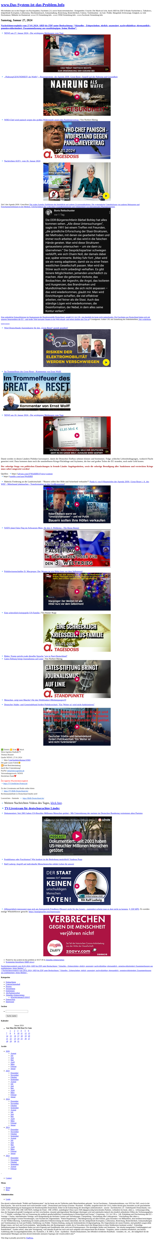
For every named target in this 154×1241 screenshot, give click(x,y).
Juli (12, 1056)
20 (29, 1036)
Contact (9, 1178)
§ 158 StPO (134, 909)
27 (29, 1039)
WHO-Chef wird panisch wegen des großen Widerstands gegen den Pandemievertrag (41, 120)
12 (26, 1033)
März (13, 1064)
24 (18, 1039)
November (15, 1075)
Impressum (10, 1002)
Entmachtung (11, 982)
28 (7, 1041)
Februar (13, 1066)
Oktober (14, 1077)
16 (15, 1036)
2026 (8, 1051)
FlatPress (29, 1238)
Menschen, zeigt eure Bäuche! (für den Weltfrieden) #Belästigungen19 (35, 700)
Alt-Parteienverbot (13, 993)
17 (18, 1036)
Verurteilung (10, 989)
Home (8, 1188)
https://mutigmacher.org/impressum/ (44, 911)
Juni (12, 1058)
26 (26, 1039)
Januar (13, 1069)
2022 (8, 1156)
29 (11, 1041)
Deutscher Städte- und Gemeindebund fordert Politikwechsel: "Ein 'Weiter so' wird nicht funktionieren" (49, 704)
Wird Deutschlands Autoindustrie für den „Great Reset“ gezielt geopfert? (36, 328)
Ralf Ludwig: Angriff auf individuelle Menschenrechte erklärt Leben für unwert (39, 864)
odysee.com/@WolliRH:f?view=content (35, 474)
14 (7, 1036)
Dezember (14, 1073)
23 (15, 1039)
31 (18, 1041)
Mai (12, 1060)
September (15, 1079)
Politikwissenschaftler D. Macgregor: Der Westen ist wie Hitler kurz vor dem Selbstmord (43, 571)
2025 (8, 1071)
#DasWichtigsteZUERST (20, 997)
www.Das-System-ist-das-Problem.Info (32, 5)
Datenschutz (10, 999)
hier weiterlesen (144, 319)
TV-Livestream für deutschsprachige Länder (32, 808)
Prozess (9, 986)
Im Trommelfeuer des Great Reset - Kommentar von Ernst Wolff (32, 371)
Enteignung (10, 991)
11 (21, 1033)
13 (29, 1033)
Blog (8, 1190)
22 (11, 1039)
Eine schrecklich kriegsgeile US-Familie (22, 612)
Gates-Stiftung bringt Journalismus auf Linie (23, 659)
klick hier (56, 802)
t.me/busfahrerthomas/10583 (19, 760)
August (13, 1053)
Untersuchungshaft (13, 984)
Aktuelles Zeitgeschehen (55, 960)
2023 (8, 1127)
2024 (8, 1099)
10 (18, 1033)
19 (26, 1036)
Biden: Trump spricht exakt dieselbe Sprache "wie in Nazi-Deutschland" (35, 656)
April (13, 1062)
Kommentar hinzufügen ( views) (20, 962)
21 (7, 1039)
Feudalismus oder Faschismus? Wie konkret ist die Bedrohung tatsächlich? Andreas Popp (43, 859)
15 (11, 1036)
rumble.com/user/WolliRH (21, 476)
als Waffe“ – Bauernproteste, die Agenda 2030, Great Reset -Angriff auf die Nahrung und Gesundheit (73, 77)
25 (22, 1039)
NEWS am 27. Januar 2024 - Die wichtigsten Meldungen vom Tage (34, 33)
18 (22, 1036)
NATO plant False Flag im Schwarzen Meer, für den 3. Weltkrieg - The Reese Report (41, 528)
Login (8, 1199)
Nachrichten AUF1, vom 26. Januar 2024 (22, 161)
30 (15, 1041)
